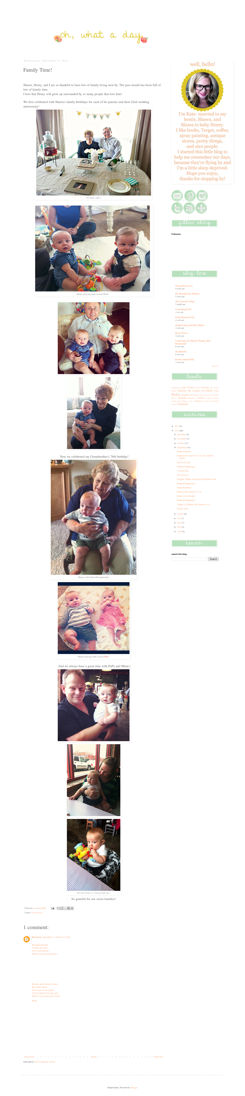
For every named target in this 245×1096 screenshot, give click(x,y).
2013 (177, 426)
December (181, 434)
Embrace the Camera (189, 390)
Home (94, 1056)
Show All (215, 366)
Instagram (203, 395)
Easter (173, 391)
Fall (203, 390)
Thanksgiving (176, 401)
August (180, 513)
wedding (174, 404)
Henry (39, 912)
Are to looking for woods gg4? (45, 992)
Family (33, 912)
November (182, 438)
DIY (211, 387)
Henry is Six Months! (186, 495)
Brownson (36, 937)
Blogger (134, 1087)
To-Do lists (208, 401)
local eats (210, 395)
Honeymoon (194, 395)
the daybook (181, 351)
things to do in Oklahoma (192, 401)
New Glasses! (183, 474)
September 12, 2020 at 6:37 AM (56, 937)
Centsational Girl (183, 309)
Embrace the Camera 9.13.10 (189, 491)
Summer (208, 398)
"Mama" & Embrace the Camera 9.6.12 (193, 504)
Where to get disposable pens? (45, 953)
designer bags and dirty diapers (189, 325)
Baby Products (188, 387)
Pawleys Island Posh (184, 359)
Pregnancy (192, 398)
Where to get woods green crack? (46, 995)
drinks (216, 387)
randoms (201, 397)
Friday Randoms (184, 451)
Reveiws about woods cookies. (45, 983)
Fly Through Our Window (187, 293)
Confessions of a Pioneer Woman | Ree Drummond (192, 342)
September (182, 447)
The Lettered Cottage (185, 301)
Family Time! (182, 508)
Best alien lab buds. (40, 944)
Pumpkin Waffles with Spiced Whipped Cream (196, 479)
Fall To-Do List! (184, 462)
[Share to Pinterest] (72, 908)
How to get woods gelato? (43, 990)
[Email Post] (52, 908)
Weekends (183, 404)
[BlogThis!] (62, 908)
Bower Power (181, 333)
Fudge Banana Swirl (184, 317)
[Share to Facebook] (68, 908)
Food (216, 390)
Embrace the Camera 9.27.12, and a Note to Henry (195, 456)
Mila (107, 656)
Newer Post (29, 1056)
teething (215, 398)
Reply (34, 1000)
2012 (177, 430)
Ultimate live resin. (40, 947)
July (179, 518)
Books (198, 387)
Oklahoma (182, 397)
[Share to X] (65, 908)
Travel (215, 401)
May (179, 526)
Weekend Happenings (186, 466)
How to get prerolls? (40, 950)
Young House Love (184, 285)
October (181, 443)
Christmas (205, 387)
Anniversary (176, 387)
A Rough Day (183, 470)
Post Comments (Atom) (45, 1061)
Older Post (158, 1056)
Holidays (185, 394)
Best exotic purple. (40, 987)
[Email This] (58, 908)
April (179, 531)
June (179, 522)
